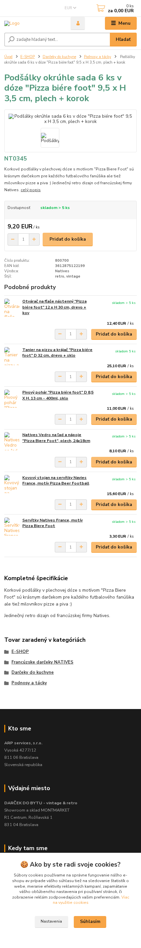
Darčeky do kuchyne (59, 56)
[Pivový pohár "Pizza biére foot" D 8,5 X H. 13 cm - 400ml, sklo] (11, 399)
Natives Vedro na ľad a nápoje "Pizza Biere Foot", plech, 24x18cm (56, 437)
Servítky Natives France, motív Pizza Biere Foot (52, 523)
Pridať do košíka (68, 239)
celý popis (31, 190)
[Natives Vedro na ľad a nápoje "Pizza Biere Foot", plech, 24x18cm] (11, 441)
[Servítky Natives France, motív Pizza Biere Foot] (11, 527)
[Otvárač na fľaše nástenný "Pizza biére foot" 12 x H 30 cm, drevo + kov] (11, 308)
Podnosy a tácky (97, 56)
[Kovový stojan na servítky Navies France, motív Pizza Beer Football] (11, 484)
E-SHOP (27, 56)
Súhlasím (90, 921)
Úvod (8, 56)
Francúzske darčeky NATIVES (42, 662)
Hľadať (123, 39)
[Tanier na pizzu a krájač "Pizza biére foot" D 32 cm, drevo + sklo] (11, 356)
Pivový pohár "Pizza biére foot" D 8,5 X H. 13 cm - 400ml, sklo (57, 395)
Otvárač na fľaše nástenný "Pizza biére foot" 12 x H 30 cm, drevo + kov (54, 307)
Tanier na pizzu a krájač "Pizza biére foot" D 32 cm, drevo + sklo (57, 352)
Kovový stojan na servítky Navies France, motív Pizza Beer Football (55, 480)
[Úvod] (31, 23)
